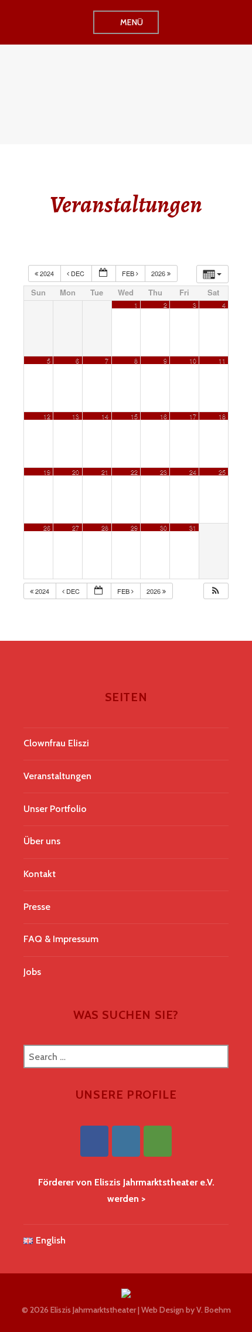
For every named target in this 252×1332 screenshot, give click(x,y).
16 (163, 416)
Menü (132, 22)
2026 (159, 273)
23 (163, 471)
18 (222, 416)
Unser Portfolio (55, 808)
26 (46, 527)
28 (104, 527)
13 (75, 416)
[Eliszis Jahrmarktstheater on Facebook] (94, 1141)
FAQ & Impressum (60, 938)
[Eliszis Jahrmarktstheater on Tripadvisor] (158, 1141)
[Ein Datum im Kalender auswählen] (103, 273)
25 (222, 471)
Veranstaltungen (57, 775)
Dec (77, 273)
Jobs (32, 971)
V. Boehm (213, 1309)
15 (134, 416)
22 (134, 471)
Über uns (41, 841)
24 (192, 471)
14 (104, 416)
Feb (129, 273)
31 (192, 527)
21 (104, 471)
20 (75, 471)
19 (46, 471)
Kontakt (39, 873)
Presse (36, 906)
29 (134, 527)
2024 (47, 273)
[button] (215, 591)
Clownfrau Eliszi (56, 743)
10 (192, 360)
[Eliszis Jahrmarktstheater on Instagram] (126, 1141)
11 (222, 360)
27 (75, 527)
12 (46, 416)
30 (163, 527)
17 (192, 416)
